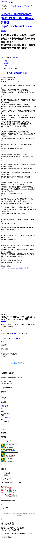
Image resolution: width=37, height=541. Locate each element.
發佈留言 (3, 356)
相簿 (5, 61)
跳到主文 (3, 31)
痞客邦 (13, 333)
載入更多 (3, 345)
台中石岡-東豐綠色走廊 (15, 73)
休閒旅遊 (15, 57)
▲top (2, 341)
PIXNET (8, 514)
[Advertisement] (18, 291)
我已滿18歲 (4, 537)
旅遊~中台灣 (16, 338)
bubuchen (3, 321)
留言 (17, 333)
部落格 (6, 63)
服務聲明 (19, 515)
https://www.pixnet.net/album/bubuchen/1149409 (15, 268)
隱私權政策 (32, 514)
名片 (5, 65)
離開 (10, 537)
